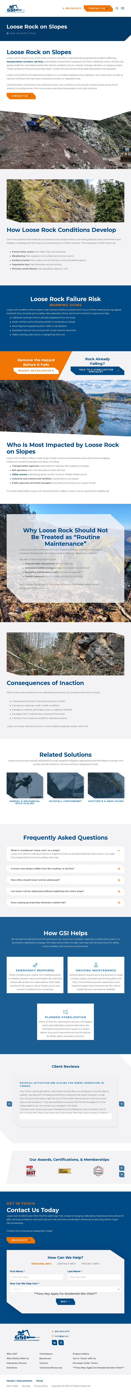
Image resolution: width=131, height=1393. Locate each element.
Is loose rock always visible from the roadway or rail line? (42, 868)
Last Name (75, 1271)
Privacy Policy (41, 1386)
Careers (43, 1363)
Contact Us (20, 96)
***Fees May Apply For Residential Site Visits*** (98, 1368)
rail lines (38, 61)
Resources (45, 1358)
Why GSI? (12, 1354)
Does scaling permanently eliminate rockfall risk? (38, 902)
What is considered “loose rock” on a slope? (35, 850)
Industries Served (16, 1363)
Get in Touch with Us (84, 1358)
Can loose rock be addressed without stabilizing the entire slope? (47, 891)
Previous (9, 1104)
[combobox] (65, 1289)
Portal (39, 1381)
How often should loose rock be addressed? (35, 880)
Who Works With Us (18, 1358)
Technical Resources (50, 1368)
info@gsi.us (61, 1336)
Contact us (97, 8)
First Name (17, 1271)
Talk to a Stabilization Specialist (96, 370)
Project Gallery (81, 1354)
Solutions (12, 1368)
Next (121, 1104)
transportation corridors (20, 61)
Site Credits (12, 1386)
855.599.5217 (73, 8)
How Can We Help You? (25, 1283)
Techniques (45, 1354)
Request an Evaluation (34, 370)
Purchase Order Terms (85, 1363)
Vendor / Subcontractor (19, 1381)
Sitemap (26, 1386)
